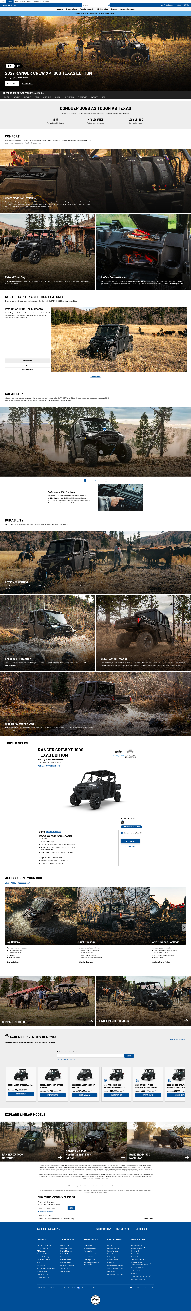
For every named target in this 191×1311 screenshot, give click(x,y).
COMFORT (7, 97)
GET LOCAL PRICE (27, 83)
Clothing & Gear (102, 9)
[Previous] (7, 927)
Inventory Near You (21, 1094)
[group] (41, 926)
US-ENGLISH (141, 1229)
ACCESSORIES (47, 97)
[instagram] (138, 1288)
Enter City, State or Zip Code (49, 1204)
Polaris (3, 1)
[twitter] (145, 1288)
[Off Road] (9, 5)
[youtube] (152, 1288)
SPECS (103, 97)
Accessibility (92, 1288)
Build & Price (11, 83)
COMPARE (57, 97)
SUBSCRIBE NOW (103, 1229)
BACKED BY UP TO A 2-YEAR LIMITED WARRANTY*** (95, 13)
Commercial (36, 1)
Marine (29, 1)
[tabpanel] (95, 806)
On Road (22, 1)
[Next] (184, 927)
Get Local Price (130, 847)
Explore (114, 9)
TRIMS (37, 97)
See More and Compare (53, 832)
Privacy (60, 1288)
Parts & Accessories (87, 9)
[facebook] (131, 1288)
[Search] (108, 5)
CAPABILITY (17, 97)
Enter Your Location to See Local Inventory (72, 1052)
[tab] (118, 753)
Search (129, 1056)
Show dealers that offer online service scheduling (56, 1218)
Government (46, 1)
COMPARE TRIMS (69, 97)
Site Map (53, 1288)
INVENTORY (94, 97)
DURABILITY (27, 97)
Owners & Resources (127, 9)
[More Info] (27, 77)
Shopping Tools (71, 9)
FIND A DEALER (82, 97)
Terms (84, 1288)
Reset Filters (148, 1218)
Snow (16, 1)
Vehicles (60, 9)
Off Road (10, 1)
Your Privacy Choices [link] (70, 1288)
